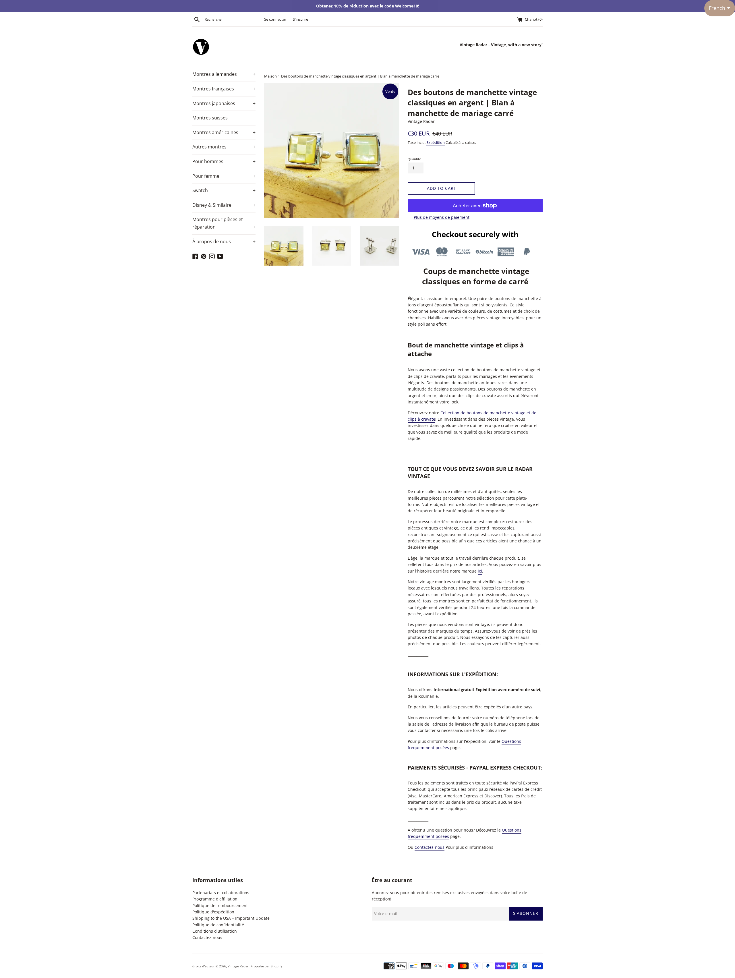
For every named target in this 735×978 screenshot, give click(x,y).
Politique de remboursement (220, 905)
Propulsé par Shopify (266, 966)
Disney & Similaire (224, 205)
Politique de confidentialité (218, 924)
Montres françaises (224, 89)
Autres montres (224, 147)
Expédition (435, 142)
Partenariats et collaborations (220, 892)
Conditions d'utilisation (214, 931)
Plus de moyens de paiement (441, 217)
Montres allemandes (224, 74)
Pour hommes (224, 161)
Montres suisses (210, 118)
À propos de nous (224, 241)
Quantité (414, 159)
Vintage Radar (238, 966)
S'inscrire (300, 19)
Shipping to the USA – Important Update (231, 918)
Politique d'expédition (213, 912)
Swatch (224, 190)
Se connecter (275, 19)
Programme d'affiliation (214, 899)
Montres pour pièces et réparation (224, 223)
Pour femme (224, 176)
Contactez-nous (429, 847)
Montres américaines (224, 132)
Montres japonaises (224, 103)
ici (480, 571)
